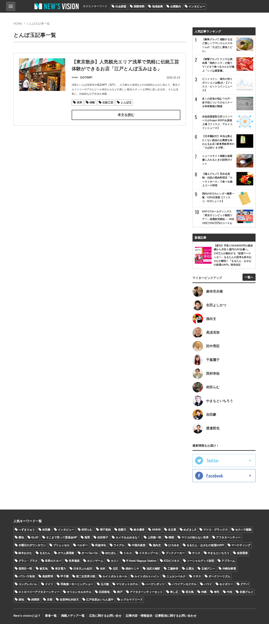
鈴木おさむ (25, 553)
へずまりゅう (26, 529)
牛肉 (229, 591)
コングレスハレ (28, 584)
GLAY (35, 537)
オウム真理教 (66, 553)
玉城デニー (208, 568)
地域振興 (157, 6)
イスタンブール (148, 553)
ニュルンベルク (176, 576)
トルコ (128, 553)
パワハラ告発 (26, 576)
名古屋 (172, 529)
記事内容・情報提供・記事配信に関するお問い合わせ (161, 615)
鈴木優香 (139, 529)
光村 (102, 568)
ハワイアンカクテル (184, 584)
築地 (21, 599)
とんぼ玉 (126, 102)
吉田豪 (46, 529)
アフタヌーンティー (228, 537)
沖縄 (204, 591)
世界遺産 (74, 560)
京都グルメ (246, 591)
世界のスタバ (53, 560)
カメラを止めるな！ (128, 537)
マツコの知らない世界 (195, 537)
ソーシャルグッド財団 (200, 560)
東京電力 (60, 568)
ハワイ (208, 584)
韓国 (171, 537)
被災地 (44, 568)
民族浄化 (100, 545)
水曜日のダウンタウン (32, 545)
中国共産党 (138, 545)
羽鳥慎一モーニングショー (77, 584)
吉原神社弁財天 (69, 599)
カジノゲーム (95, 560)
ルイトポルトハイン (146, 576)
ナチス (197, 576)
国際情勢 (139, 6)
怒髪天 (122, 529)
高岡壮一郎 (25, 568)
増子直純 (105, 529)
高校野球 (47, 576)
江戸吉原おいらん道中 (99, 599)
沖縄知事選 (229, 568)
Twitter (212, 460)
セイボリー (226, 584)
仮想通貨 (242, 553)
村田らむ (87, 529)
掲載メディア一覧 (73, 615)
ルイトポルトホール (115, 576)
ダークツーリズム (219, 576)
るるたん (45, 553)
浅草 (79, 102)
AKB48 (156, 529)
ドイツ (49, 584)
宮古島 (190, 591)
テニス (196, 553)
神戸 (120, 591)
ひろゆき (173, 545)
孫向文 (157, 545)
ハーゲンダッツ (155, 584)
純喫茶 (35, 599)
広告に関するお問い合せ (105, 615)
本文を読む (126, 115)
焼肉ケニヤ (132, 568)
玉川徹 (105, 584)
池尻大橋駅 (153, 568)
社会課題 (120, 6)
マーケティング (241, 545)
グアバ (244, 584)
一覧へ (249, 277)
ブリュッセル (61, 545)
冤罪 (87, 537)
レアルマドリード (132, 599)
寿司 (216, 591)
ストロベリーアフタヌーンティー (38, 591)
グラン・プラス (28, 560)
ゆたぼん (110, 553)
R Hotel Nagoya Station (141, 560)
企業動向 (175, 6)
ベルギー (82, 545)
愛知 (21, 537)
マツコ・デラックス (215, 529)
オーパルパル (90, 553)
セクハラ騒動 (243, 529)
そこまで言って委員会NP (61, 537)
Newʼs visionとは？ (27, 615)
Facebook (214, 475)
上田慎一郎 (154, 537)
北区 (115, 568)
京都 (49, 599)
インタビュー (197, 6)
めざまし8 (189, 529)
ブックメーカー (175, 553)
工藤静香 (172, 568)
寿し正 (174, 591)
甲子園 (65, 576)
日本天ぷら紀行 (82, 568)
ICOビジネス (171, 560)
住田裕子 (102, 537)
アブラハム (228, 560)
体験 (92, 102)
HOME (17, 23)
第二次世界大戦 (85, 576)
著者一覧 (51, 615)
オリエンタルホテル (79, 591)
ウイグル (118, 545)
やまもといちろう (218, 553)
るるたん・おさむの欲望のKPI (205, 545)
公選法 (190, 568)
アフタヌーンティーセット (146, 591)
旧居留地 (104, 591)
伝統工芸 (107, 102)
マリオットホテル (127, 584)
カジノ (115, 560)
